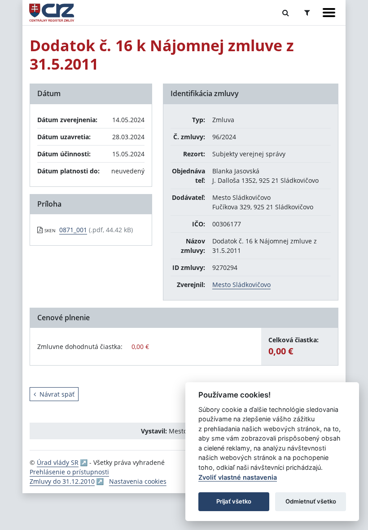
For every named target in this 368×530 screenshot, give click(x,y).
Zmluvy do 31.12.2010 (62, 481)
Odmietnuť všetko (310, 501)
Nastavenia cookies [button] (137, 481)
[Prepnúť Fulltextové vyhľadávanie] (285, 12)
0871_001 (73, 229)
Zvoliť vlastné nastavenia (237, 477)
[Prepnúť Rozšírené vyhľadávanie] (307, 12)
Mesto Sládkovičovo (241, 284)
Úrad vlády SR (58, 462)
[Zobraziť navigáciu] (329, 12)
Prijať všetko (233, 501)
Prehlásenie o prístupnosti (69, 472)
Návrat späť (56, 394)
